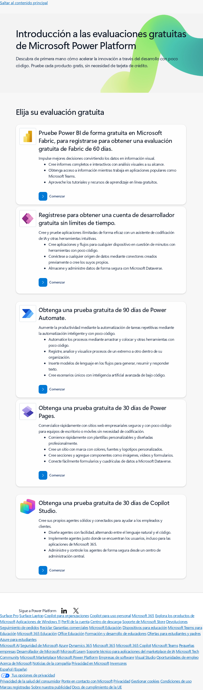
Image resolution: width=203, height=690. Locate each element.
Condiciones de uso (176, 681)
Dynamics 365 (80, 645)
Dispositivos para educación (145, 627)
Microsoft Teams (165, 645)
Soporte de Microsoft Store (143, 621)
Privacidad (121, 681)
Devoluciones (177, 621)
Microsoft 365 (104, 645)
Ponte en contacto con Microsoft (87, 681)
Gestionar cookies (145, 681)
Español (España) (13, 669)
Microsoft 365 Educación (37, 633)
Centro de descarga (105, 621)
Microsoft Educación (105, 627)
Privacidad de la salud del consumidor (30, 681)
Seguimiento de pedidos (19, 627)
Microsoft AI (9, 645)
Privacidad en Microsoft (90, 663)
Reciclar (46, 627)
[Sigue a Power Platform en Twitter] (76, 611)
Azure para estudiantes (18, 639)
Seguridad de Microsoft (39, 645)
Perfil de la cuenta (75, 621)
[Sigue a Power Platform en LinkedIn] (64, 611)
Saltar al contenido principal (24, 2)
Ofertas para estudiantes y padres (174, 633)
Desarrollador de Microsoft (38, 651)
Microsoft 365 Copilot (133, 645)
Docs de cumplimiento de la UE (97, 687)
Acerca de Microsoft (16, 663)
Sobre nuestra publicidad (51, 687)
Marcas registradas (15, 687)
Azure (63, 645)
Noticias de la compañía (51, 663)
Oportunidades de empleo (177, 657)
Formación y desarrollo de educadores (116, 633)
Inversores (118, 663)
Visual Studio (145, 657)
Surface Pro (9, 615)
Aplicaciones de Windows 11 (38, 621)
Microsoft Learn (73, 651)
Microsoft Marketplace (38, 657)
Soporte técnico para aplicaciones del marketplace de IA (130, 651)
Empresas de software (116, 657)
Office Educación (71, 633)
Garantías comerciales (70, 627)
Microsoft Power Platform (77, 657)
